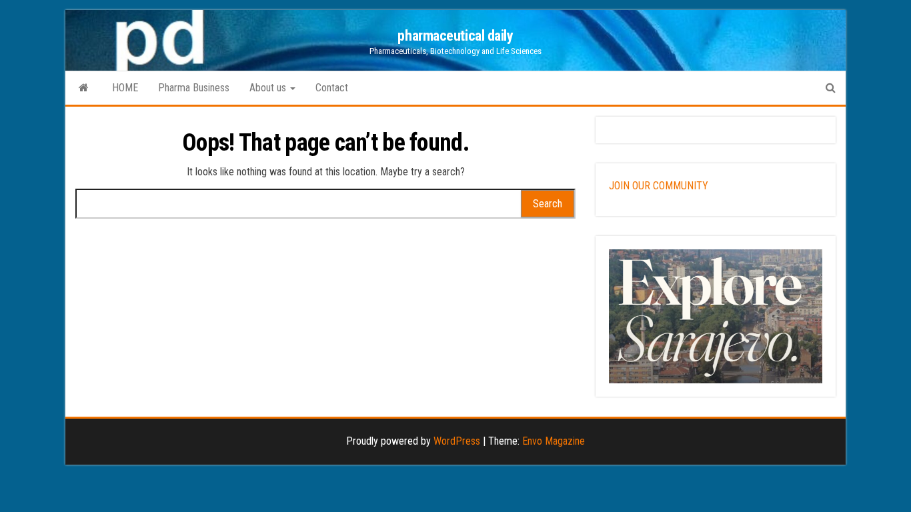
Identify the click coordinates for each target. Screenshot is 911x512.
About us (269, 87)
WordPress (456, 441)
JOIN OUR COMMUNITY (658, 185)
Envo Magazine (553, 441)
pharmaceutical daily (455, 35)
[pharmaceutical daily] (83, 88)
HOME (125, 87)
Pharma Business (193, 87)
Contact (331, 87)
